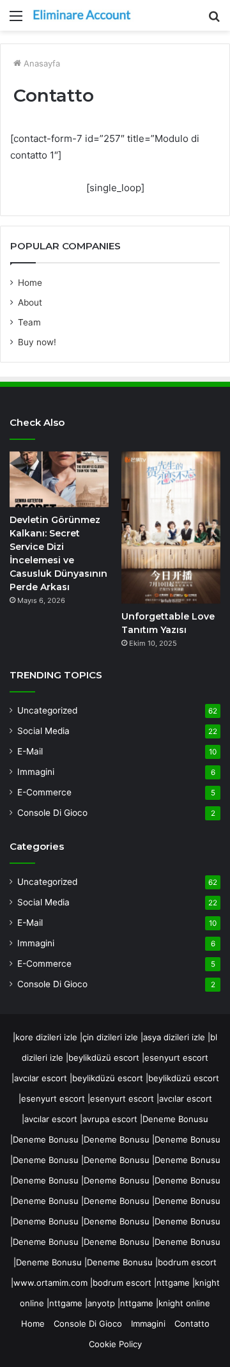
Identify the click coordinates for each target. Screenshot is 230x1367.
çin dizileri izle (110, 1037)
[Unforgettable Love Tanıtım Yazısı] (170, 527)
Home (30, 282)
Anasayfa (40, 63)
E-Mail (30, 751)
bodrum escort (187, 1262)
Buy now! (37, 342)
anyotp (101, 1303)
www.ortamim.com (50, 1282)
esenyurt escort (176, 1057)
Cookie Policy (115, 1344)
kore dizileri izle (46, 1037)
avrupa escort (109, 1119)
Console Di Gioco (52, 813)
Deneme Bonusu (175, 1119)
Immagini (35, 772)
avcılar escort (40, 1078)
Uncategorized (47, 710)
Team (29, 322)
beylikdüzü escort (103, 1057)
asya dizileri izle (174, 1037)
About (30, 302)
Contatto (192, 1323)
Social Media (43, 731)
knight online (184, 1303)
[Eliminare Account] (83, 15)
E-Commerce (44, 792)
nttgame (173, 1282)
